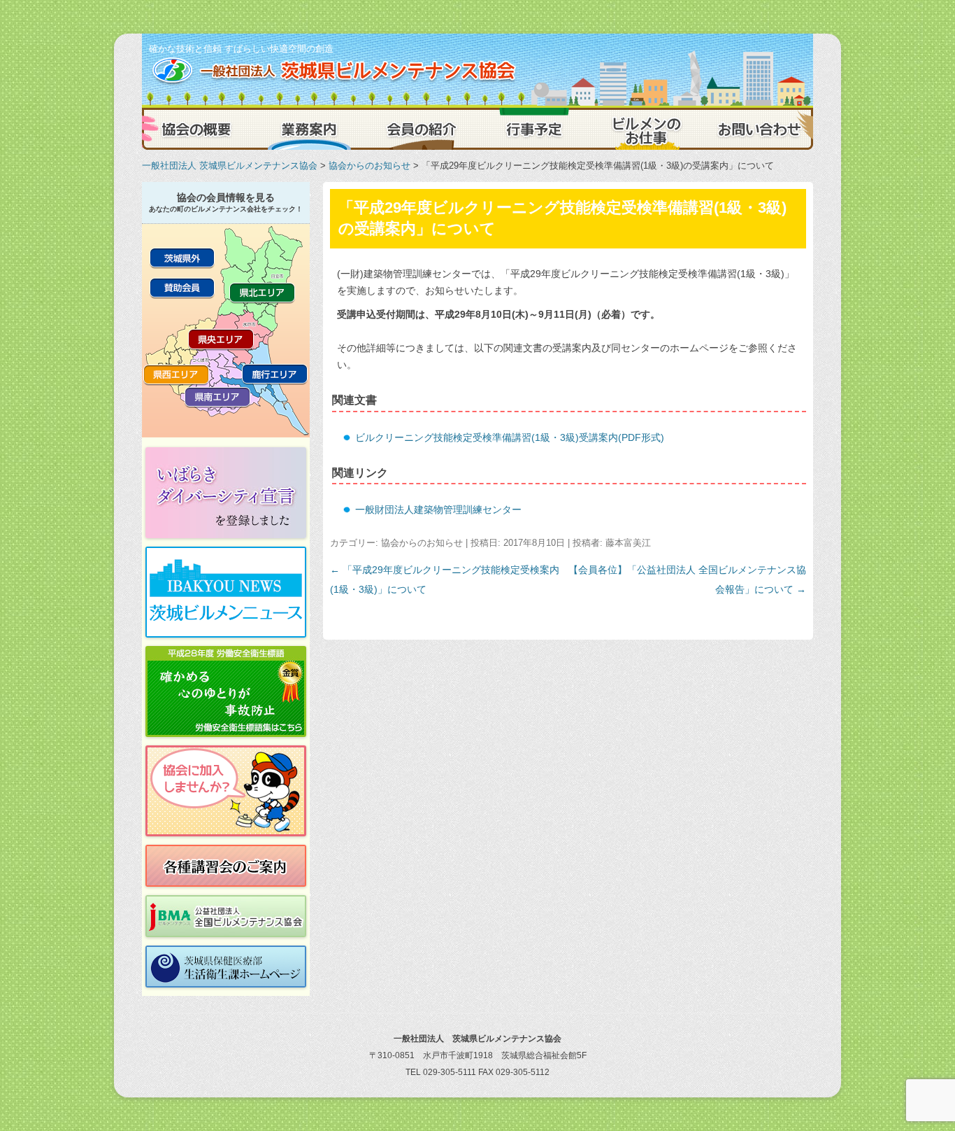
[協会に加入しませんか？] (226, 790)
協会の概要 (198, 129)
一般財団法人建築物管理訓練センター (438, 509)
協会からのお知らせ (369, 165)
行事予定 (533, 129)
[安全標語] (226, 691)
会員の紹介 (422, 129)
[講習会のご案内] (226, 866)
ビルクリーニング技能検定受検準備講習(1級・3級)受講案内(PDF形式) (509, 437)
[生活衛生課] (226, 967)
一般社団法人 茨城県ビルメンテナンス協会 (229, 165)
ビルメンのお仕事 (645, 129)
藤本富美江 (628, 543)
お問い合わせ (757, 129)
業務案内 (310, 129)
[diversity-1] (226, 492)
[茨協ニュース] (226, 592)
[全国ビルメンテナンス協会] (226, 916)
